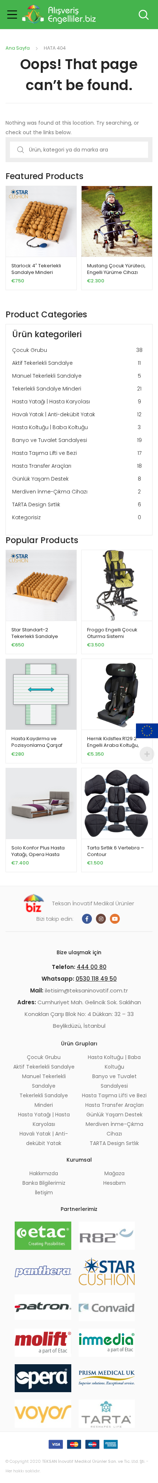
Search (143, 14)
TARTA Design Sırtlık (76, 504)
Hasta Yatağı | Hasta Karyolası (76, 401)
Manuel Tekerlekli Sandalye (76, 375)
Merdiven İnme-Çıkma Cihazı (76, 491)
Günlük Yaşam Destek (76, 478)
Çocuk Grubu (77, 350)
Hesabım (114, 1183)
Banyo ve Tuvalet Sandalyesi (77, 440)
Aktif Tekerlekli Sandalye (76, 363)
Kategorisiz (76, 517)
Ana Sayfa (18, 47)
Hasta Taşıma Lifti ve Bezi (76, 453)
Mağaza (114, 1173)
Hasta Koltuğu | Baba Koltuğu (76, 427)
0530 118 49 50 (96, 979)
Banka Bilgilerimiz (43, 1183)
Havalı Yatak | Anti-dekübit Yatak (76, 414)
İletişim (44, 1192)
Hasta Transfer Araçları (77, 466)
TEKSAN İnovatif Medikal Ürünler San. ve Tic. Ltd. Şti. (93, 1461)
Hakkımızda (43, 1173)
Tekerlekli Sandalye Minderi (76, 388)
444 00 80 (92, 967)
